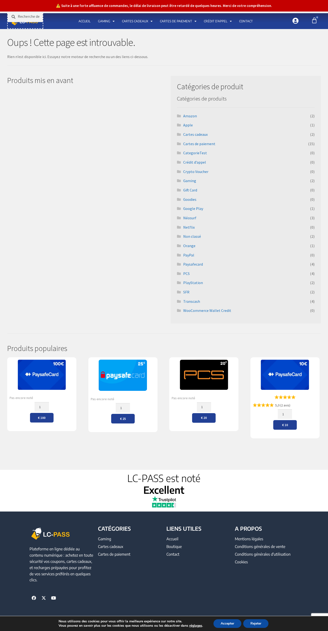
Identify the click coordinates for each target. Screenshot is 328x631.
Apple (188, 125)
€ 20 (204, 418)
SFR (186, 292)
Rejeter (255, 623)
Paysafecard (193, 264)
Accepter (227, 623)
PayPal (188, 255)
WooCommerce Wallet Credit (207, 310)
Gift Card (190, 190)
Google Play (193, 208)
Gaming (104, 21)
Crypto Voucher (195, 171)
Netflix (189, 227)
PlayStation (193, 282)
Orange (189, 245)
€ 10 (285, 425)
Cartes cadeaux (135, 21)
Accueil (85, 21)
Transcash (191, 301)
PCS (186, 273)
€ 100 (41, 418)
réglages (195, 626)
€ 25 (123, 419)
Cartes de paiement (176, 21)
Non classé (192, 236)
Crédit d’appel (215, 21)
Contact (246, 21)
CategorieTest (195, 152)
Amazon (190, 115)
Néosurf (189, 217)
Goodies (189, 199)
